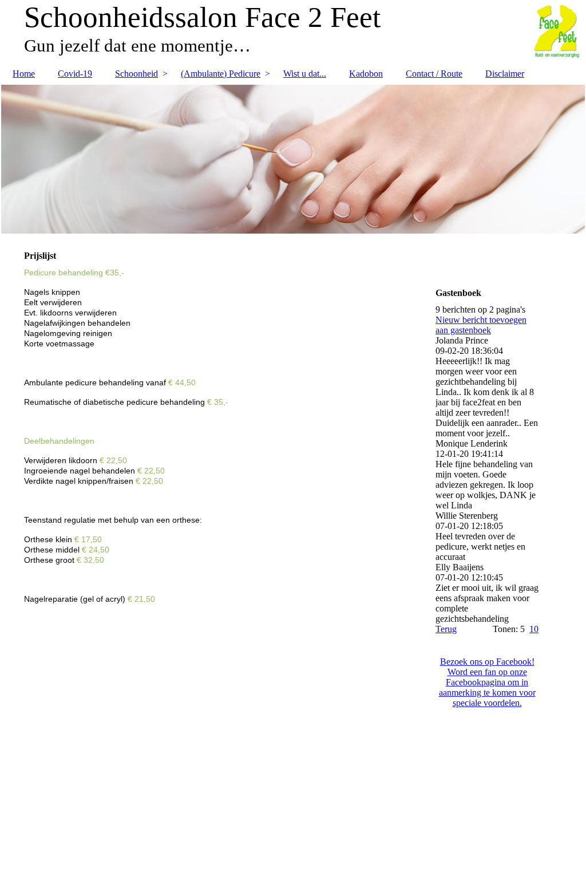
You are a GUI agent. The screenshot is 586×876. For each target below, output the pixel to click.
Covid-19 (75, 73)
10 (534, 629)
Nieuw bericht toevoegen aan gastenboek (480, 325)
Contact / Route (434, 73)
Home (24, 73)
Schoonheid (136, 73)
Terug (446, 629)
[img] (293, 159)
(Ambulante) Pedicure (220, 73)
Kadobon (366, 73)
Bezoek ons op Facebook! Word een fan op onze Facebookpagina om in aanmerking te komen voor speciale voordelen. (487, 682)
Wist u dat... (304, 73)
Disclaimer (504, 73)
